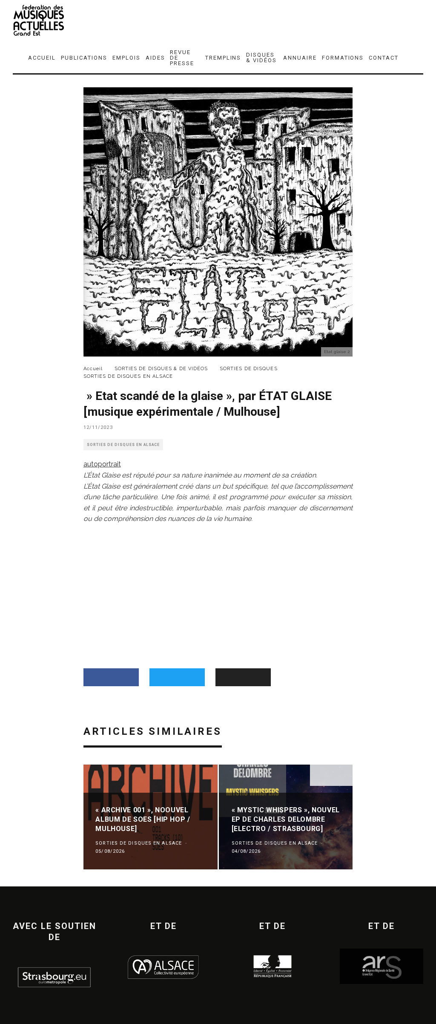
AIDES (155, 58)
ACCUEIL (42, 58)
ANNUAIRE (300, 58)
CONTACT (384, 58)
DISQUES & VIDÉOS (261, 57)
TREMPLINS (223, 58)
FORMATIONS (343, 58)
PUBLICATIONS (84, 58)
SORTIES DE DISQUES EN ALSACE (123, 445)
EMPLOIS (126, 58)
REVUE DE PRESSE (182, 57)
